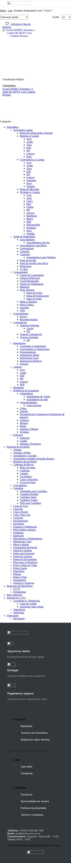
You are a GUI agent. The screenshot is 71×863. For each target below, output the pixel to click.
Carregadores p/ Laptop (32, 159)
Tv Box (24, 269)
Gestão (23, 440)
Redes (23, 426)
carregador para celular (32, 606)
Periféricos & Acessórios (26, 390)
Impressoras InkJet (29, 355)
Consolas (24, 251)
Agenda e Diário (22, 452)
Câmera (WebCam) (30, 278)
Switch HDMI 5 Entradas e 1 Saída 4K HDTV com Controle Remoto (18, 92)
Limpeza (24, 420)
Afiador (17, 449)
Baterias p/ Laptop (29, 136)
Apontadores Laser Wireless (41, 257)
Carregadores (27, 248)
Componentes (20, 272)
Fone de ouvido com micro (34, 263)
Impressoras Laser (29, 358)
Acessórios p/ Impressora (33, 346)
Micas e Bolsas (21, 544)
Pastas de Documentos (25, 559)
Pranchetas (18, 571)
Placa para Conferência (25, 562)
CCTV (16, 589)
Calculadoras (20, 485)
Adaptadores (9, 85)
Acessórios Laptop (23, 130)
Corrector (18, 517)
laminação (18, 535)
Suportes (24, 307)
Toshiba (30, 186)
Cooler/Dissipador (29, 281)
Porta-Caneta (20, 568)
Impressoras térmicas (30, 361)
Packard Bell (33, 224)
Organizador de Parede (25, 547)
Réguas (17, 574)
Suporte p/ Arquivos (23, 583)
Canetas (24, 473)
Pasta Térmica (27, 289)
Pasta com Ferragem (23, 553)
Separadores (19, 580)
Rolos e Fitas (20, 577)
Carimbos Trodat (28, 500)
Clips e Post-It (20, 512)
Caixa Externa (33, 405)
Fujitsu (30, 207)
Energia (24, 411)
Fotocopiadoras (28, 352)
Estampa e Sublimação (25, 526)
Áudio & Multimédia (24, 236)
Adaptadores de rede (37, 399)
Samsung (31, 180)
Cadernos (25, 470)
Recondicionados (29, 319)
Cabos (23, 408)
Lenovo (30, 153)
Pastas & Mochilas (29, 189)
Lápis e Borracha (29, 479)
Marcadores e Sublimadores (27, 538)
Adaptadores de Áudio (38, 396)
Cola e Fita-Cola (21, 514)
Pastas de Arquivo (22, 556)
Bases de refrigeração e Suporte (36, 133)
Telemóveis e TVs (16, 597)
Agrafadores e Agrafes (25, 455)
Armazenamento (28, 402)
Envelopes (18, 523)
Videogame (12, 615)
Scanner (24, 364)
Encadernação (20, 520)
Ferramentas (19, 591)
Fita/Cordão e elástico (24, 529)
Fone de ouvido (28, 260)
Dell (28, 147)
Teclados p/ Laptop (30, 192)
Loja (10, 10)
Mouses (24, 423)
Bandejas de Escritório (25, 461)
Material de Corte (22, 541)
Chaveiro (18, 509)
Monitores (18, 387)
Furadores (18, 532)
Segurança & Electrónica (20, 586)
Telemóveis (19, 609)
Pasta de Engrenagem (37, 295)
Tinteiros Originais (29, 325)
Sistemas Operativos (30, 443)
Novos (23, 316)
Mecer (29, 218)
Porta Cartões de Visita (25, 565)
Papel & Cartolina (22, 550)
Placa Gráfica (27, 304)
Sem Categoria (14, 594)
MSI (28, 221)
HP (28, 150)
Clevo (29, 201)
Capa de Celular (28, 603)
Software (18, 435)
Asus (29, 144)
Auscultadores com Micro (33, 245)
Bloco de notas (27, 467)
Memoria (24, 287)
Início (3, 10)
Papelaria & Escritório (18, 446)
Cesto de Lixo (20, 506)
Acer (29, 139)
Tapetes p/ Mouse (29, 429)
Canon (29, 328)
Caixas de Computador (32, 275)
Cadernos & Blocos (23, 464)
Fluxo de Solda (34, 292)
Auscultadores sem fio (38, 242)
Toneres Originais (29, 337)
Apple (29, 141)
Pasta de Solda (34, 298)
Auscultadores (27, 239)
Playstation (19, 618)
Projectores (25, 266)
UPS (22, 310)
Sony (29, 156)
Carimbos (18, 488)
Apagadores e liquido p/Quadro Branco (33, 458)
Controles (25, 254)
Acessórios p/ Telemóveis (26, 600)
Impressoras (19, 343)
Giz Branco (26, 476)
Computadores (20, 313)
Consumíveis (20, 322)
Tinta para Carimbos (30, 503)
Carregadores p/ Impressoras (34, 349)
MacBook (31, 215)
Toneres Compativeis (31, 334)
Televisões (18, 612)
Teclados (24, 432)
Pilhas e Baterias (28, 301)
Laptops (17, 366)
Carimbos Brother (29, 494)
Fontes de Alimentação (32, 284)
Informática (12, 127)
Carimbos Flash (28, 497)
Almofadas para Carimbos (33, 491)
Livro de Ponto (28, 482)
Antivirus (25, 438)
